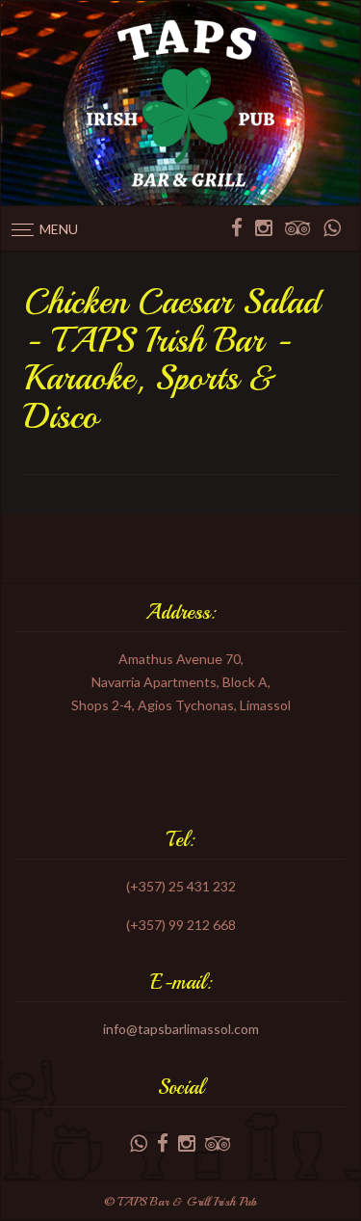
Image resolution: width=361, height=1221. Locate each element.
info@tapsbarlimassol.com (181, 1029)
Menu (58, 229)
